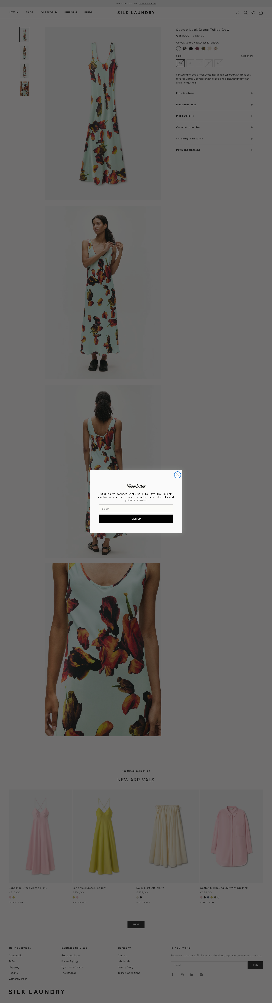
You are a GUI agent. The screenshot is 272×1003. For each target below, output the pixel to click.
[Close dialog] (177, 475)
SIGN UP (136, 519)
